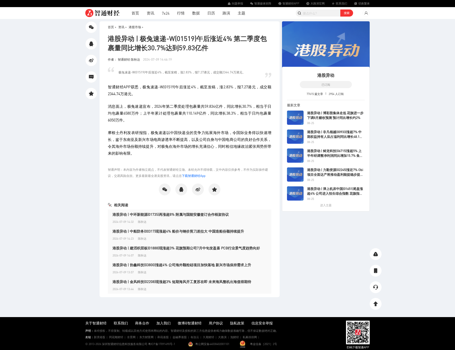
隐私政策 (237, 323)
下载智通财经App (193, 176)
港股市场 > (136, 27)
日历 (211, 12)
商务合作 (142, 323)
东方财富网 (146, 337)
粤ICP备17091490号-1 (161, 344)
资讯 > (122, 27)
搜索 (347, 13)
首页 (135, 12)
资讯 (150, 12)
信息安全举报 (262, 323)
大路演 (222, 337)
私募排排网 (250, 337)
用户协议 (216, 323)
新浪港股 (99, 337)
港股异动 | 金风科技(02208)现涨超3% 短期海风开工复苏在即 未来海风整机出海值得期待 (182, 281)
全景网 (131, 337)
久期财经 (208, 337)
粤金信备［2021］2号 (263, 344)
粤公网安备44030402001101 (212, 344)
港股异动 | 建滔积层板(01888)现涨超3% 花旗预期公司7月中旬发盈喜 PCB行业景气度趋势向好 (186, 248)
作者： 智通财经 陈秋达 (124, 59)
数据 (196, 12)
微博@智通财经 (190, 323)
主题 (241, 12)
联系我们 (121, 323)
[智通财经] (102, 13)
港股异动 (325, 75)
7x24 (165, 13)
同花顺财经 (116, 337)
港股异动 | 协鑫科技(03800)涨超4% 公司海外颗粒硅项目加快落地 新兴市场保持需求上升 (182, 264)
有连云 (195, 337)
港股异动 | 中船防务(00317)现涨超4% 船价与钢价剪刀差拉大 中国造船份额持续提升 (178, 231)
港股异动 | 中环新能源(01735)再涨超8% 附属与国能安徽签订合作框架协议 (171, 214)
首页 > (112, 27)
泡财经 (234, 337)
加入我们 (163, 323)
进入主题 (326, 205)
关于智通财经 (96, 323)
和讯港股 (163, 337)
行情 (181, 12)
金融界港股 (180, 337)
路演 (226, 12)
